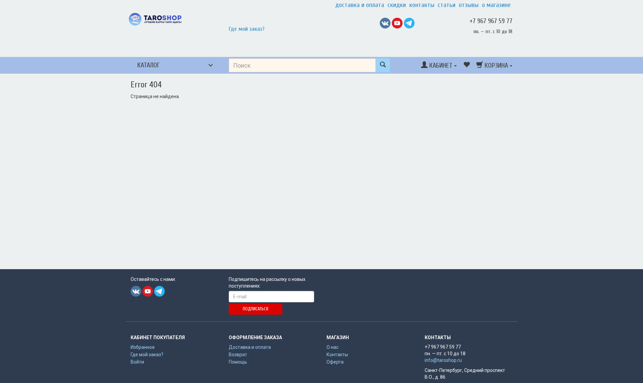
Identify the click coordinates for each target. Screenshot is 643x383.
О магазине (496, 5)
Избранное (143, 347)
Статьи (446, 5)
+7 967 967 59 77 (491, 21)
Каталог (148, 65)
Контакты (421, 5)
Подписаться (255, 309)
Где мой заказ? (247, 28)
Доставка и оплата (359, 5)
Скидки (396, 5)
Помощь (238, 362)
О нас (333, 347)
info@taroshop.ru (443, 360)
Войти (137, 362)
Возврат (238, 354)
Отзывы (469, 5)
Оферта (335, 362)
